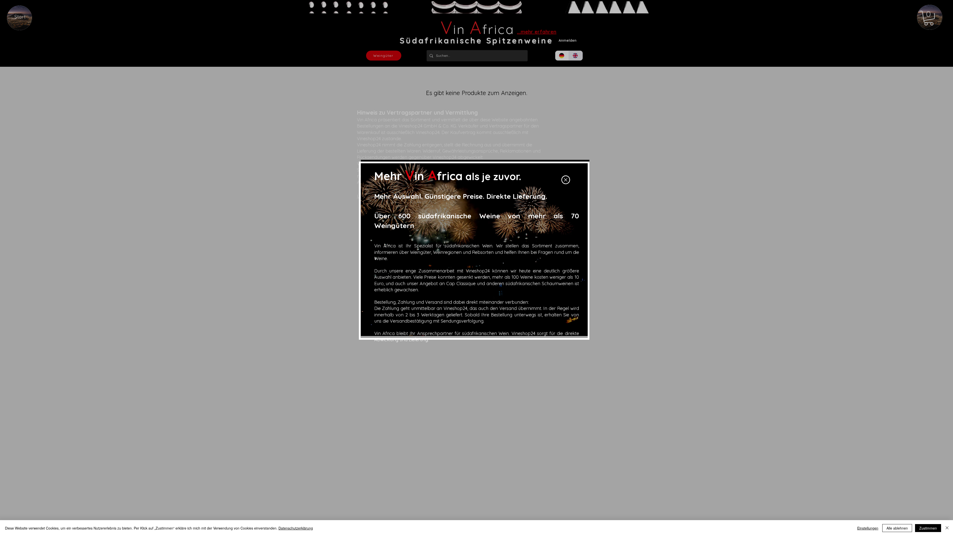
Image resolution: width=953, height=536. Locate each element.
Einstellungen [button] (867, 528)
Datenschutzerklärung (295, 528)
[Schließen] (947, 528)
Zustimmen (928, 528)
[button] (565, 179)
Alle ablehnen (897, 528)
